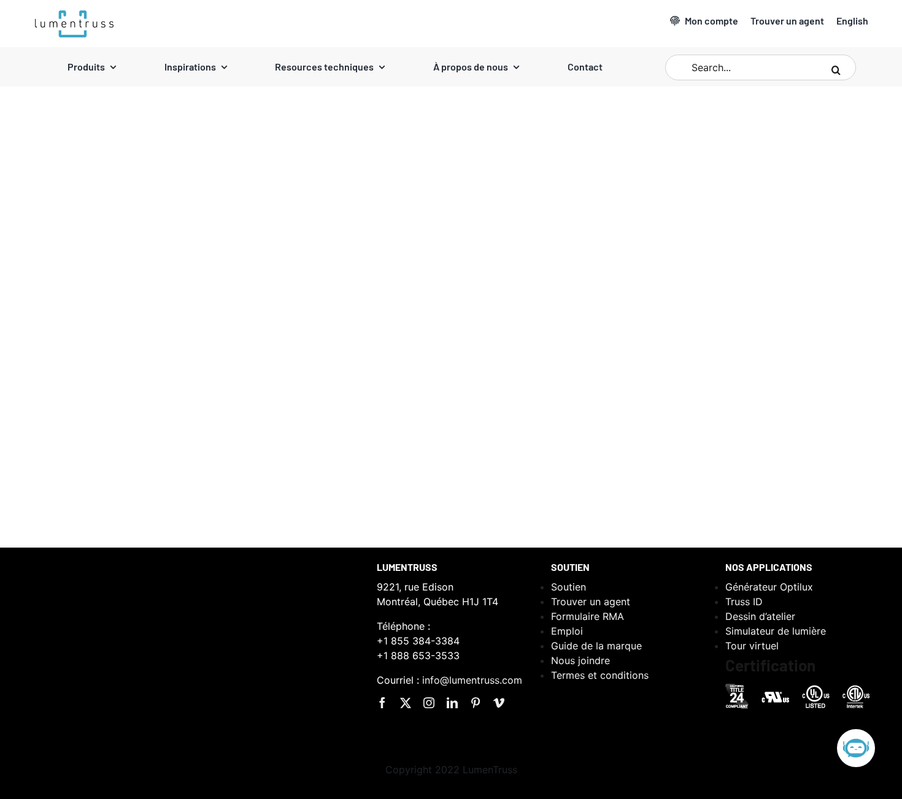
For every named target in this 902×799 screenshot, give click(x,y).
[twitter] (405, 702)
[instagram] (428, 702)
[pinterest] (475, 702)
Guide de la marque (596, 646)
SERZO (85, 422)
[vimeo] (498, 702)
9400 (57, 422)
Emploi (567, 631)
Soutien (568, 587)
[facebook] (382, 702)
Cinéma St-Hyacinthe (74, 404)
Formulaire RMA (587, 616)
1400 (322, 424)
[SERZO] (138, 242)
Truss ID (744, 601)
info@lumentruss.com (472, 680)
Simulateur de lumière (775, 631)
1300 (9, 422)
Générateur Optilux (769, 587)
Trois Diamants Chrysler (396, 406)
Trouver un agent (590, 601)
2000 (33, 422)
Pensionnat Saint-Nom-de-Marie (740, 406)
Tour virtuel (752, 646)
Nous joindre (580, 660)
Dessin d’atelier (760, 616)
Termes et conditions (600, 675)
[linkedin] (452, 702)
